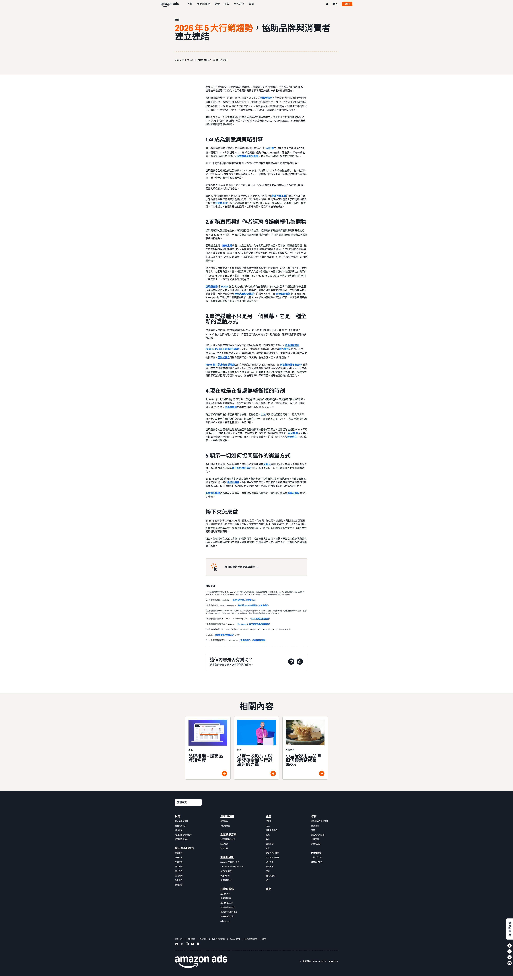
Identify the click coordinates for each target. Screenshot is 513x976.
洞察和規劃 (227, 816)
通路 (268, 889)
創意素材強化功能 (227, 839)
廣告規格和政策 (317, 835)
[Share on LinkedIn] (509, 957)
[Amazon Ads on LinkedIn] (176, 944)
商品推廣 (293, 433)
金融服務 (269, 844)
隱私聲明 (203, 939)
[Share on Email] (509, 963)
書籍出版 (269, 866)
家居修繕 (269, 862)
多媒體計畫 (225, 825)
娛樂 (268, 835)
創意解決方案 (228, 834)
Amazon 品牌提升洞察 (229, 862)
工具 (226, 3)
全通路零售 (231, 407)
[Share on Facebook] (509, 945)
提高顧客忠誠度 (181, 839)
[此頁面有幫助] (300, 662)
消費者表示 (266, 97)
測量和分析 (227, 857)
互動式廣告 (224, 357)
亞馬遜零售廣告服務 (228, 912)
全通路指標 (225, 875)
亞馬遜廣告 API (226, 903)
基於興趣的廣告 (218, 939)
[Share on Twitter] (509, 951)
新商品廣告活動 (227, 916)
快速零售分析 (226, 880)
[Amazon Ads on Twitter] (182, 944)
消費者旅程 (293, 493)
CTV (263, 414)
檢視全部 (178, 884)
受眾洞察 (224, 821)
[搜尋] (327, 4)
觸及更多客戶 (180, 825)
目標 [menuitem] (177, 816)
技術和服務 (227, 889)
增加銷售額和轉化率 (183, 835)
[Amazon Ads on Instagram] (187, 944)
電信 (268, 871)
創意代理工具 (279, 195)
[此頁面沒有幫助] (291, 662)
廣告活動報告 (226, 871)
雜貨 (268, 848)
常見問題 (315, 839)
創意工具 (224, 848)
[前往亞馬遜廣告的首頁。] (201, 961)
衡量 (217, 3)
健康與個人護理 (272, 853)
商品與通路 (203, 3)
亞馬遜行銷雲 (213, 493)
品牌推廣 (178, 862)
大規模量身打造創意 (248, 156)
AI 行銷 (270, 148)
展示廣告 (178, 866)
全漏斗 (267, 464)
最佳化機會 (233, 482)
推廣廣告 (178, 853)
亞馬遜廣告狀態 (251, 939)
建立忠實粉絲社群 (244, 293)
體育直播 (227, 245)
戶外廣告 (178, 880)
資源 (313, 830)
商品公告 (315, 825)
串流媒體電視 (283, 293)
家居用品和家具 (272, 857)
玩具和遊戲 (270, 875)
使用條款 (191, 939)
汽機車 (268, 821)
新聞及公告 (316, 844)
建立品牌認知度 (181, 821)
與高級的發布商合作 (291, 364)
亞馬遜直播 (212, 286)
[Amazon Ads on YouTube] (192, 944)
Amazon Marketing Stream (231, 866)
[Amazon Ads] (167, 4)
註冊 (347, 4)
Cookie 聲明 (235, 939)
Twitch (224, 286)
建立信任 (292, 436)
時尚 (268, 839)
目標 (190, 3)
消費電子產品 (271, 830)
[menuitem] (188, 868)
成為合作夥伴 (316, 862)
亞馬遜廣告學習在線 (319, 821)
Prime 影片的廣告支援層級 (220, 364)
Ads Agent (224, 921)
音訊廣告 (178, 875)
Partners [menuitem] (316, 852)
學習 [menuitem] (314, 816)
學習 (251, 3)
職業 (264, 939)
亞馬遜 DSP (221, 202)
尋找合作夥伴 (316, 857)
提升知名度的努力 (241, 467)
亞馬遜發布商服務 (227, 907)
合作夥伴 (239, 3)
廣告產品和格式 (184, 848)
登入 (335, 3)
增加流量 (178, 830)
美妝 (268, 825)
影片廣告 (284, 348)
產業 (268, 816)
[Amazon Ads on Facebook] (198, 944)
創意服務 (224, 844)
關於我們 (178, 939)
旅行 (268, 880)
